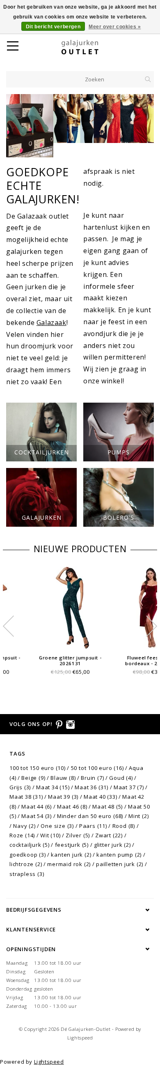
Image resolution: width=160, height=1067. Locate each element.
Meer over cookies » (115, 27)
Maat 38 (26, 796)
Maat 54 (36, 816)
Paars (93, 826)
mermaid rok (69, 864)
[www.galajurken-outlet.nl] (90, 47)
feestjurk (72, 844)
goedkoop (27, 854)
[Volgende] (143, 125)
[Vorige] (16, 125)
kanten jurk (71, 854)
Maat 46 (72, 806)
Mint (138, 816)
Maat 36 (91, 787)
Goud (121, 777)
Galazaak (51, 322)
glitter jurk (112, 844)
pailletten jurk (119, 864)
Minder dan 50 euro (90, 816)
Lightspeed (80, 1038)
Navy (24, 826)
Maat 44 (36, 806)
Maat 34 (53, 787)
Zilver (78, 835)
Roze (22, 835)
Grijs (20, 787)
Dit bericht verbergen (53, 27)
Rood (123, 826)
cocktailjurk (29, 844)
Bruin (92, 777)
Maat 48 (107, 806)
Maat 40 (100, 796)
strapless (26, 874)
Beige (33, 777)
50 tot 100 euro (97, 768)
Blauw (62, 777)
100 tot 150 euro (37, 768)
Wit (50, 835)
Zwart (109, 835)
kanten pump (119, 854)
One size (57, 826)
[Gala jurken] (80, 118)
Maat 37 (129, 787)
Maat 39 (63, 796)
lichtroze (25, 864)
